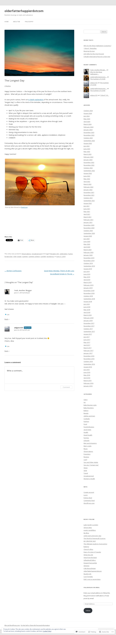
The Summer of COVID (97, 79)
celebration (64, 254)
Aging (85, 400)
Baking (86, 411)
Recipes (86, 457)
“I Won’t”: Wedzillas (90, 48)
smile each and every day (92, 536)
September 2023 (89, 141)
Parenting (87, 454)
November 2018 (89, 293)
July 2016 (86, 370)
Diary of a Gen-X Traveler (92, 552)
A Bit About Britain (90, 568)
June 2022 (87, 176)
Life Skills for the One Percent (94, 54)
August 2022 (88, 173)
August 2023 (88, 143)
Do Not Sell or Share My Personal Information (35, 625)
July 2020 (86, 239)
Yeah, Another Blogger (23, 290)
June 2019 (87, 274)
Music (86, 449)
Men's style (87, 446)
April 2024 (87, 122)
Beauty (86, 413)
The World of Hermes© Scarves (94, 538)
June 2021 (87, 209)
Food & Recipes (89, 427)
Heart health (88, 435)
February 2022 (88, 187)
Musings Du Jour (89, 51)
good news (87, 430)
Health (86, 432)
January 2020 (88, 255)
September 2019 (89, 266)
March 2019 (87, 282)
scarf (85, 460)
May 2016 (87, 375)
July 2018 (86, 304)
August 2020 (88, 236)
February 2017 (88, 351)
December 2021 (89, 192)
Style (85, 470)
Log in (86, 495)
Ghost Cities (88, 528)
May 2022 (87, 179)
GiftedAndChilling (89, 560)
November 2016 (89, 359)
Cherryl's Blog (88, 549)
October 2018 (88, 296)
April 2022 (87, 182)
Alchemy (86, 566)
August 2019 (88, 269)
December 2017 (89, 323)
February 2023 (88, 157)
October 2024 (88, 111)
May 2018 (87, 310)
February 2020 (88, 252)
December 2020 (89, 225)
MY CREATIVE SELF (90, 541)
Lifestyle (86, 441)
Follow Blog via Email (92, 587)
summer (25, 256)
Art (85, 402)
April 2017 (87, 345)
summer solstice (34, 256)
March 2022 (87, 184)
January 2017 (88, 353)
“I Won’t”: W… (104, 95)
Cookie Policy (47, 631)
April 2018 (87, 312)
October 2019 (88, 263)
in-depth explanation (36, 99)
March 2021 (87, 217)
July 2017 (86, 337)
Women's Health (89, 479)
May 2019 (87, 277)
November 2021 (89, 195)
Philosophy (29, 22)
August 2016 (88, 367)
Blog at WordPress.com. (12, 625)
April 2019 (87, 280)
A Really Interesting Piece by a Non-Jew (97, 57)
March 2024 (87, 124)
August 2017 (88, 334)
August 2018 (88, 301)
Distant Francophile (90, 563)
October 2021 (88, 198)
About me (16, 22)
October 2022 (88, 168)
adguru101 (18, 327)
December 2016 (89, 356)
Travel (86, 473)
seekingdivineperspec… (98, 77)
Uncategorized (37, 254)
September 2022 (89, 171)
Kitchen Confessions (13, 271)
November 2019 (89, 261)
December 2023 (89, 132)
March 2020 (87, 250)
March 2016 (87, 381)
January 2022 (88, 190)
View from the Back (90, 558)
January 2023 (88, 160)
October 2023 (88, 138)
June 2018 (87, 307)
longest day (9, 256)
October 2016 (88, 361)
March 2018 (87, 315)
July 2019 (86, 271)
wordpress (50, 256)
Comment (66, 387)
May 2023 (87, 152)
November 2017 (89, 326)
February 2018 (88, 318)
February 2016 (88, 383)
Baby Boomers (89, 408)
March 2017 (87, 348)
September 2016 (89, 364)
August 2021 (88, 203)
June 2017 (87, 340)
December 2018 (89, 291)
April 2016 (87, 378)
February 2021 (88, 220)
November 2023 (89, 135)
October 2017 (88, 329)
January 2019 (88, 288)
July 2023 (86, 146)
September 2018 (89, 299)
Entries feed (88, 498)
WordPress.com (89, 503)
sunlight (43, 256)
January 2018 (88, 321)
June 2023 (87, 149)
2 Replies (8, 86)
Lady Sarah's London (91, 525)
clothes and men (89, 416)
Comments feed (89, 500)
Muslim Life (87, 574)
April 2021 (87, 214)
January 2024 (88, 130)
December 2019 (89, 258)
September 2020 (89, 233)
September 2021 (89, 201)
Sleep (86, 468)
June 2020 (87, 241)
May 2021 (87, 211)
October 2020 (88, 231)
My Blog (86, 533)
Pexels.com (24, 207)
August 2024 (88, 113)
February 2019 (88, 285)
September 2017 (89, 331)
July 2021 (86, 206)
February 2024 (88, 127)
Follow (88, 611)
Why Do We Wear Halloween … (96, 73)
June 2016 (87, 372)
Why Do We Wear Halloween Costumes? (97, 46)
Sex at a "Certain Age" (91, 465)
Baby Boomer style (90, 405)
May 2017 (87, 342)
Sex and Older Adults (91, 462)
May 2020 (87, 244)
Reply (6, 319)
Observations (26, 254)
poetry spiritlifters (90, 530)
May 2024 (87, 119)
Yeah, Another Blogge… (98, 70)
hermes (86, 438)
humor (70, 254)
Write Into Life (88, 555)
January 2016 (88, 386)
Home (6, 22)
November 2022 (89, 165)
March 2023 (87, 154)
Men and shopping (90, 443)
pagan (19, 256)
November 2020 (89, 228)
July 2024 (86, 116)
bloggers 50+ (54, 254)
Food (85, 424)
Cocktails (87, 419)
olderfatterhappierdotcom (24, 11)
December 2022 (89, 162)
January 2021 (88, 222)
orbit (14, 256)
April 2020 (87, 247)
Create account (89, 492)
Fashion (86, 421)
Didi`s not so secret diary (92, 579)
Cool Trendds (88, 577)
